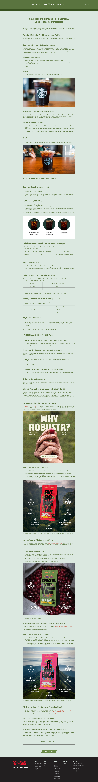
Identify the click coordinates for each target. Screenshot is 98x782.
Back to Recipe (50, 751)
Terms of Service (57, 778)
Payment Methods (57, 776)
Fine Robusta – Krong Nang (29, 406)
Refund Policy (56, 773)
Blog (64, 4)
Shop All (38, 4)
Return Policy (56, 775)
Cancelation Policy (57, 768)
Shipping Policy (56, 771)
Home (33, 4)
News (45, 763)
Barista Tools (46, 766)
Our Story (59, 4)
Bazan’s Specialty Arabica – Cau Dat (63, 626)
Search (55, 763)
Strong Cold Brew (38, 766)
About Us (64, 763)
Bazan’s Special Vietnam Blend (55, 543)
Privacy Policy (56, 769)
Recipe (45, 765)
